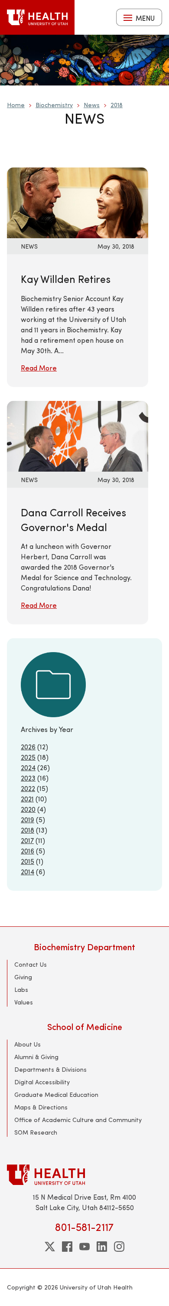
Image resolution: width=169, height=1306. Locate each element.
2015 (27, 861)
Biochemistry (54, 105)
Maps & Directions (41, 1107)
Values (23, 1002)
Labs (21, 989)
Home (16, 105)
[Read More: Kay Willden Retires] (77, 202)
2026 (28, 746)
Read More (39, 367)
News (92, 105)
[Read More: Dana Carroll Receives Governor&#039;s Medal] (77, 435)
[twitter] (50, 1246)
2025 (28, 756)
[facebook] (67, 1246)
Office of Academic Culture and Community (78, 1120)
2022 (28, 788)
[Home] (37, 17)
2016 (27, 850)
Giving (23, 977)
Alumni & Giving (36, 1057)
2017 (27, 840)
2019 (27, 819)
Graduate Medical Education (56, 1094)
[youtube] (84, 1246)
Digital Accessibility (42, 1082)
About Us (27, 1044)
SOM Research (35, 1132)
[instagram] (119, 1246)
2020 (28, 809)
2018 (116, 105)
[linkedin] (102, 1246)
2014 (27, 871)
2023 (28, 777)
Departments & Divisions (50, 1069)
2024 (28, 767)
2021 (27, 798)
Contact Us (30, 964)
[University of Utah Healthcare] (84, 1175)
